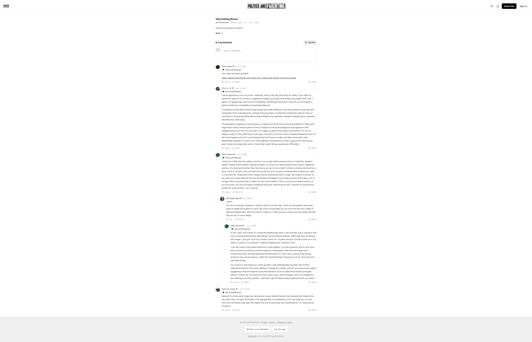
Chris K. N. (227, 88)
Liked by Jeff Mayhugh (233, 70)
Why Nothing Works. (227, 19)
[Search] (492, 6)
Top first (311, 42)
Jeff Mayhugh (222, 22)
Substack (252, 336)
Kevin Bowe (227, 154)
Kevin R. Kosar (228, 288)
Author (229, 202)
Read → (219, 33)
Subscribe (509, 6)
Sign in (523, 6)
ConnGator (227, 66)
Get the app (279, 329)
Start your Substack (258, 329)
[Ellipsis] (315, 66)
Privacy (264, 322)
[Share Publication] (498, 6)
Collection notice (284, 322)
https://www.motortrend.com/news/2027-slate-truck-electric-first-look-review (259, 77)
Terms (272, 322)
